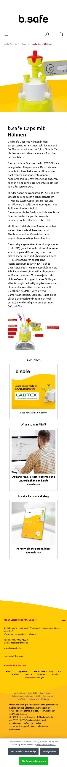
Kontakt (9, 671)
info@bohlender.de (19, 642)
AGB (59, 671)
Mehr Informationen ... (46, 744)
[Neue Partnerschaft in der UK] (33, 387)
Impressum (23, 671)
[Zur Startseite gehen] (33, 19)
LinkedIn (54, 674)
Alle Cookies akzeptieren (34, 760)
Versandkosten (20, 713)
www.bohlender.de (12, 648)
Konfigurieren (49, 751)
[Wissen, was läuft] (33, 452)
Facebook (15, 674)
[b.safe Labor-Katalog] (33, 523)
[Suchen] (46, 34)
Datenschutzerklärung (43, 671)
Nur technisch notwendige (23, 751)
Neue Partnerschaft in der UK (33, 412)
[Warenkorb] (60, 34)
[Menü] (6, 34)
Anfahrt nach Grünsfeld (25, 692)
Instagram (41, 674)
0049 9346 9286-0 (20, 639)
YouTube (28, 674)
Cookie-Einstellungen (34, 677)
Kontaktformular (15, 655)
